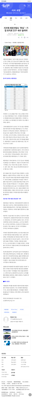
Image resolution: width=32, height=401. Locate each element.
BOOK (10, 394)
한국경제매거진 (5, 394)
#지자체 (21, 309)
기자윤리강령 (9, 381)
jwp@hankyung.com (17, 319)
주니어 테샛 (4, 376)
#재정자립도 (6, 312)
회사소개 (3, 381)
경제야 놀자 (23, 360)
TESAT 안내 (4, 372)
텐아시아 (15, 394)
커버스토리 (6, 327)
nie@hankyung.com (23, 387)
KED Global (21, 394)
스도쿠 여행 (23, 364)
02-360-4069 (19, 383)
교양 (26, 18)
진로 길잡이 (13, 364)
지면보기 (13, 370)
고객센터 (8, 383)
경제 (11, 18)
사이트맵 (3, 383)
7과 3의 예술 (23, 362)
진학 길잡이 (13, 360)
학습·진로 (13, 357)
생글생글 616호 (21, 35)
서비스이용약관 (25, 381)
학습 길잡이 (13, 362)
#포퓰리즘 (14, 312)
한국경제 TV (19, 392)
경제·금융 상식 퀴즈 (25, 366)
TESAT (3, 370)
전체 (6, 18)
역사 (16, 18)
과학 (21, 18)
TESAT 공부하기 (5, 374)
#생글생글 (6, 309)
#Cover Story (14, 309)
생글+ (22, 357)
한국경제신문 (12, 392)
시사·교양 (16, 10)
